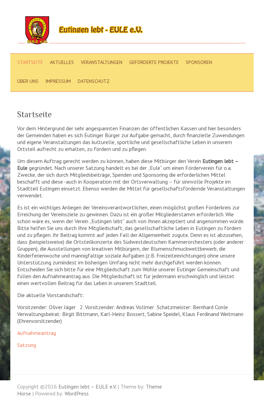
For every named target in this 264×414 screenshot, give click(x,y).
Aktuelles (62, 62)
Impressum (58, 81)
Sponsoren (199, 62)
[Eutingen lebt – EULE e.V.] (132, 31)
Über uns (27, 81)
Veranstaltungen (101, 62)
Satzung (26, 344)
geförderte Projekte (154, 62)
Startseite (30, 62)
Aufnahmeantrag (36, 332)
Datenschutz (94, 81)
